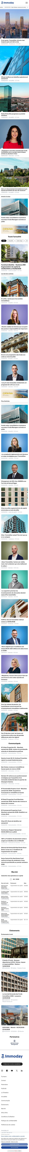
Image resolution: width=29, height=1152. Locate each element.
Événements (15, 931)
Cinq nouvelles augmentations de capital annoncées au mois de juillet (14, 509)
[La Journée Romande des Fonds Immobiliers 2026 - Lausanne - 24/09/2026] (14, 982)
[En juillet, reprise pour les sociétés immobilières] (14, 286)
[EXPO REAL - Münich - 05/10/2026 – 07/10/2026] (14, 1015)
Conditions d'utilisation (7, 1116)
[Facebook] (7, 1071)
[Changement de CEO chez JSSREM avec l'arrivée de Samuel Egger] (14, 470)
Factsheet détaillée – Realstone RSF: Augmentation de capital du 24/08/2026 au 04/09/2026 (13, 267)
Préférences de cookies (8, 1125)
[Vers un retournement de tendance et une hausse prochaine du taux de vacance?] (14, 172)
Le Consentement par (14, 1150)
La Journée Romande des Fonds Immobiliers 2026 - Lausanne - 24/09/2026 (12, 996)
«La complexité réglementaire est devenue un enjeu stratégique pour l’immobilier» (14, 455)
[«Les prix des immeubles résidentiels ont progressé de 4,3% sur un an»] (14, 370)
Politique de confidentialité (9, 1120)
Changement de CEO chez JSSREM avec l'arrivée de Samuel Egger (13, 482)
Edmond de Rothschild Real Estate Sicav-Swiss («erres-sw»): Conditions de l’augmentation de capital (14, 849)
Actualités (4, 1096)
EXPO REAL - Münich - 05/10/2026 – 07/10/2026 (13, 1028)
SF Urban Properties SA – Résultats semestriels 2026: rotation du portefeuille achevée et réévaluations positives (14, 749)
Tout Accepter (14, 1147)
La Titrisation (4, 1092)
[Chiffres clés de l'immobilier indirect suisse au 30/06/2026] (14, 608)
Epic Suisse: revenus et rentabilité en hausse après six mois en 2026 (12, 768)
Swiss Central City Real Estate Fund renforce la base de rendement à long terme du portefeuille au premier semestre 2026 (14, 861)
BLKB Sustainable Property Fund (4, 921)
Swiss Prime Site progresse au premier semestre (13, 114)
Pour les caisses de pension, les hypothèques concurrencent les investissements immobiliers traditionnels (14, 706)
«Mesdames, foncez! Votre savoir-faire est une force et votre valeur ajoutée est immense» (14, 677)
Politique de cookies (14, 1141)
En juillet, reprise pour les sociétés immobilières (12, 300)
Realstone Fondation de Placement (4, 902)
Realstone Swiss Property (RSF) (5, 909)
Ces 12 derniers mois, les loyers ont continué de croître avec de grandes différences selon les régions (12, 735)
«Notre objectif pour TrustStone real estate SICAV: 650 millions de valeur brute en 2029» (14, 648)
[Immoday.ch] (7, 2)
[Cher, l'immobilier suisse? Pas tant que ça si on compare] (14, 523)
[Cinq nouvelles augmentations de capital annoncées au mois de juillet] (14, 497)
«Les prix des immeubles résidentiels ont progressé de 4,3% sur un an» (14, 384)
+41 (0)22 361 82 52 (6, 1133)
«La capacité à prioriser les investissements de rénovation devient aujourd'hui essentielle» (13, 593)
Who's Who (4, 1112)
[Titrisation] (27, 7)
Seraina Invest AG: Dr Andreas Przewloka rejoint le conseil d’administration (14, 759)
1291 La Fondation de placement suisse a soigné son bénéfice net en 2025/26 (14, 840)
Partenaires (14, 1037)
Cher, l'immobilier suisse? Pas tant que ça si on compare (14, 536)
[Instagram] (2, 1071)
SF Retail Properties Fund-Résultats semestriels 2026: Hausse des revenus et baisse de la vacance (14, 801)
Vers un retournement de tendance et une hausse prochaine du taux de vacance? (14, 189)
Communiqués (15, 743)
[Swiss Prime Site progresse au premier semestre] (14, 97)
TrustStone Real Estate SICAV (5, 892)
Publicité (3, 1088)
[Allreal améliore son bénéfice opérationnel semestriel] (14, 60)
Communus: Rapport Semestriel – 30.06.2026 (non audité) (11, 831)
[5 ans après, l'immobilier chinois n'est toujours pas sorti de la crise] (14, 23)
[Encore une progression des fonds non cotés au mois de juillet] (14, 342)
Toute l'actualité (14, 237)
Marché (14, 872)
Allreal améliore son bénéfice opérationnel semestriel (14, 77)
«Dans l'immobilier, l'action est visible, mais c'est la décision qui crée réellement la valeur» (14, 564)
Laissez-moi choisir (14, 1144)
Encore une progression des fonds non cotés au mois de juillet (13, 356)
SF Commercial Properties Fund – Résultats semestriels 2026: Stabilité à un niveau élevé (14, 812)
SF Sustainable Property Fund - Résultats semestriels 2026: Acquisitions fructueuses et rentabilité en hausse (14, 790)
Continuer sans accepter (5, 1134)
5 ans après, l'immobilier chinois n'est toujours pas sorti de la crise (13, 41)
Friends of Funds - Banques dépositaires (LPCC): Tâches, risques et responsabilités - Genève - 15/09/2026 (13, 963)
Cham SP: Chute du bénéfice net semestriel (11, 822)
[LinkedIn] (22, 1071)
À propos (3, 1076)
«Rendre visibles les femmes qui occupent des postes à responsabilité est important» (14, 328)
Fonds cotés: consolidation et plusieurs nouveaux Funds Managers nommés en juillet (13, 219)
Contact (3, 1080)
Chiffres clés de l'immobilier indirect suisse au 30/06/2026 (12, 620)
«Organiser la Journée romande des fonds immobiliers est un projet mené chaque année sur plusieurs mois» (14, 152)
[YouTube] (12, 1071)
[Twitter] (17, 1071)
